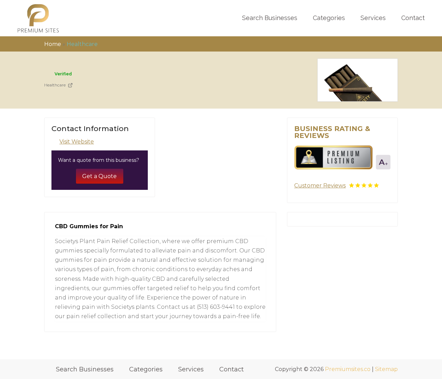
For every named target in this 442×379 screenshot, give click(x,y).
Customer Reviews (320, 185)
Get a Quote (99, 176)
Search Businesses (269, 17)
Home (52, 44)
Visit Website (76, 141)
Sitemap (386, 369)
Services (373, 17)
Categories (329, 17)
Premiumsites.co (348, 369)
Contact (413, 17)
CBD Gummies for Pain (89, 226)
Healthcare (82, 44)
